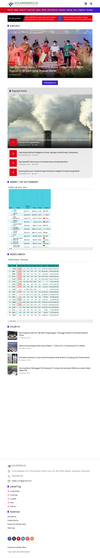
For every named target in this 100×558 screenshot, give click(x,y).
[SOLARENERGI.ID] (23, 3)
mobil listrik (15, 491)
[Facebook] (9, 539)
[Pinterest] (18, 539)
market (13, 499)
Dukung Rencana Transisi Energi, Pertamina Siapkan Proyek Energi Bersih (49, 171)
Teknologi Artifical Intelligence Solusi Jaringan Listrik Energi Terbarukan (48, 152)
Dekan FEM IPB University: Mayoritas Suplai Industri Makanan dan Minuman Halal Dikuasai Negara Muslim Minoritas (31, 18)
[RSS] (32, 539)
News (12, 64)
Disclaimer (12, 516)
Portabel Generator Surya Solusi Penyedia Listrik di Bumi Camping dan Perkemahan (54, 357)
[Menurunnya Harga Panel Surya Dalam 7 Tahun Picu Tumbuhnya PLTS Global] (12, 347)
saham (13, 506)
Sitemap (11, 528)
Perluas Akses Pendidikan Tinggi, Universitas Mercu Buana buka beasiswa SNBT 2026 (70, 18)
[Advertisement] (50, 400)
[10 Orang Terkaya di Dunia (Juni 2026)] (90, 18)
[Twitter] (14, 539)
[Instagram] (28, 539)
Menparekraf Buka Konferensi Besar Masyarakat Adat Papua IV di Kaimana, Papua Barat (46, 69)
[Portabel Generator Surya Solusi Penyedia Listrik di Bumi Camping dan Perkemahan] (12, 359)
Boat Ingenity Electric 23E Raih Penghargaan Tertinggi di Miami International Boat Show (53, 334)
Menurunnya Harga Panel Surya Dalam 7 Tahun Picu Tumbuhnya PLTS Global (52, 346)
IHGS (12, 502)
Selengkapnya (50, 82)
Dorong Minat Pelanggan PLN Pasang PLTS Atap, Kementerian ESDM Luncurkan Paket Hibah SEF (54, 369)
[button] (85, 3)
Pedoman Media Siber (17, 524)
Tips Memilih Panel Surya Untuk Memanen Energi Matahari (43, 162)
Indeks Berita (13, 520)
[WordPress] (23, 539)
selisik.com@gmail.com (22, 481)
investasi (14, 495)
